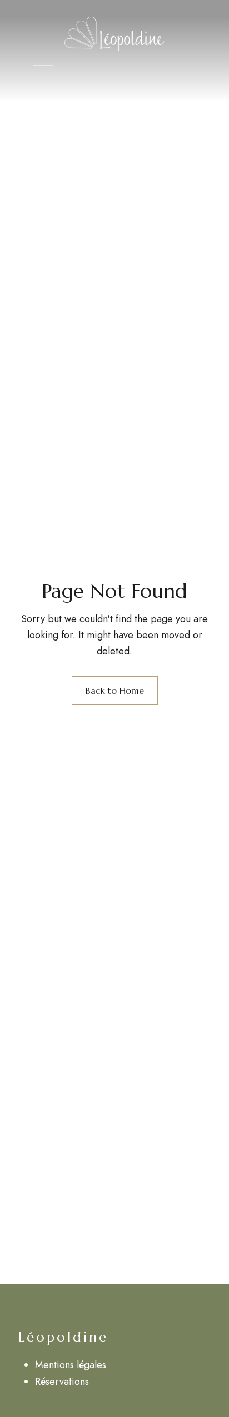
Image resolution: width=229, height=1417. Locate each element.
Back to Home (115, 690)
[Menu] (43, 65)
